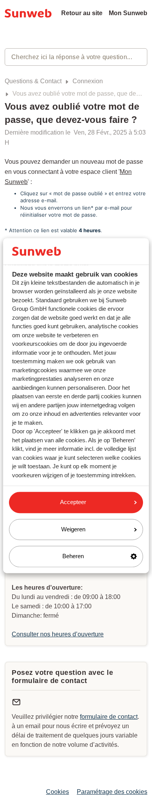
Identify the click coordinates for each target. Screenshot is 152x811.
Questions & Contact (33, 81)
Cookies (57, 791)
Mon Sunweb (128, 13)
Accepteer (73, 502)
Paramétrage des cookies (112, 791)
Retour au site (82, 13)
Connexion (87, 81)
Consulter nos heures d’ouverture (58, 634)
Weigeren (73, 529)
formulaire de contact (109, 716)
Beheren (73, 556)
